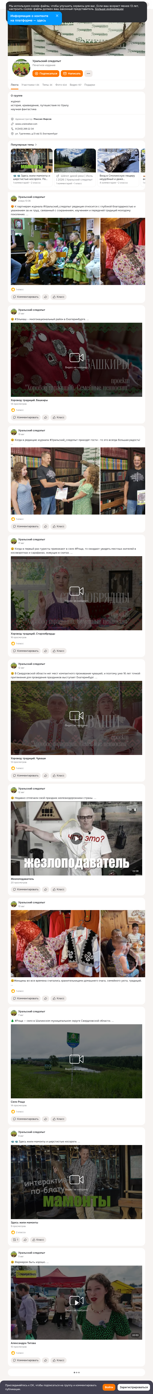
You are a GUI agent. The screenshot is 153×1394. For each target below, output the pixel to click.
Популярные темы (22, 144)
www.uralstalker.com (26, 123)
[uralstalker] (14, 199)
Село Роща (18, 1101)
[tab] (14, 84)
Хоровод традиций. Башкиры (29, 400)
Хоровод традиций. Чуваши (28, 758)
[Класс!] (13, 289)
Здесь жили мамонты (24, 1222)
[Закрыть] (57, 16)
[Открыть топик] (32, 168)
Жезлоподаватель (22, 879)
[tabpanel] (76, 779)
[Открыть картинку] (55, 251)
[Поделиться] (45, 297)
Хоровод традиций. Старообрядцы (33, 633)
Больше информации (109, 9)
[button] (45, 73)
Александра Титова (23, 1343)
